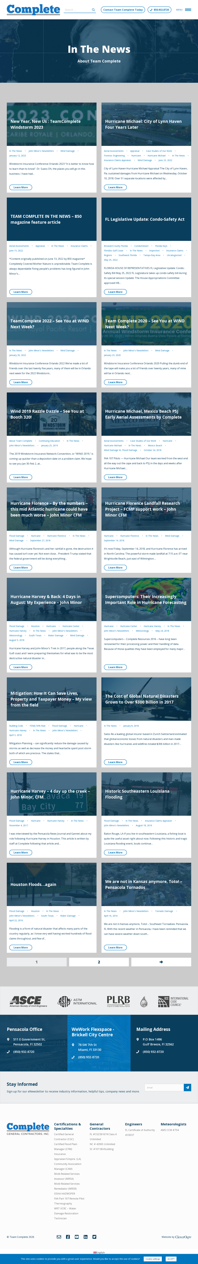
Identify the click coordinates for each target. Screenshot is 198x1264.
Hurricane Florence (56, 535)
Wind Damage (67, 150)
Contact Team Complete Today (123, 9)
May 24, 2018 (162, 630)
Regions (108, 255)
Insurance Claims (79, 245)
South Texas (35, 635)
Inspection (154, 250)
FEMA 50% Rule (37, 725)
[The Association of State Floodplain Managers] (144, 1001)
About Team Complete (99, 61)
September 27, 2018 (40, 540)
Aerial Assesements (114, 150)
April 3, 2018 (15, 735)
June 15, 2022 (16, 250)
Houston (35, 626)
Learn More (21, 187)
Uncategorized (174, 255)
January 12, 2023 (17, 155)
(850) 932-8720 (23, 1052)
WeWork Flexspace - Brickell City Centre (93, 1032)
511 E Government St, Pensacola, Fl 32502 (29, 1041)
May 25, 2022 (111, 259)
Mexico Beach (155, 445)
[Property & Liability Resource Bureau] (118, 1001)
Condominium (141, 245)
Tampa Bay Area (151, 255)
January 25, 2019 (49, 445)
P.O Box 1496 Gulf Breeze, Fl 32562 (158, 1041)
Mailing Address (153, 1029)
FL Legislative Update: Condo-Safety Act (145, 219)
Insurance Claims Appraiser (117, 160)
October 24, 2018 (152, 450)
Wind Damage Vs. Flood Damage (120, 450)
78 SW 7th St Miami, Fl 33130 (89, 1047)
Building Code (16, 725)
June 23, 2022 (165, 160)
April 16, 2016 (111, 915)
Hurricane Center (70, 626)
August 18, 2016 (144, 825)
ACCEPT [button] (171, 1259)
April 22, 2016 (16, 920)
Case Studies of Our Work (159, 150)
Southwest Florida (128, 255)
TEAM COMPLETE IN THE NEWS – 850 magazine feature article (46, 219)
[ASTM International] (77, 1001)
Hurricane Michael (157, 155)
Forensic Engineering (114, 155)
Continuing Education (49, 440)
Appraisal (134, 150)
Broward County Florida (116, 245)
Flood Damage (16, 535)
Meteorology (15, 635)
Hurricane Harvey (17, 630)
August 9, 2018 (16, 640)
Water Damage (55, 635)
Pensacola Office (24, 1029)
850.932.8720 (161, 9)
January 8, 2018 (131, 725)
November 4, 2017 (18, 825)
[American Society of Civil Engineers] (28, 1001)
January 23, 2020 (112, 355)
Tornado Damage (164, 911)
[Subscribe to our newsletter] (187, 1087)
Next (161, 962)
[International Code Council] (173, 1001)
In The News (15, 150)
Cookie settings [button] (153, 1259)
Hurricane (136, 155)
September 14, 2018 (114, 540)
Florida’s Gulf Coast (113, 250)
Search (93, 9)
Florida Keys (161, 245)
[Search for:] (80, 9)
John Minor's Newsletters (41, 150)
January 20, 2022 (17, 355)
